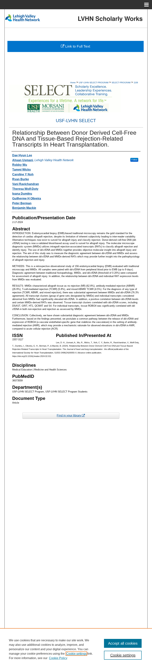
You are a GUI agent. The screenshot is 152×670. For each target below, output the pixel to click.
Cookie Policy (58, 658)
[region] (76, 649)
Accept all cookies (123, 643)
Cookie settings (76, 653)
